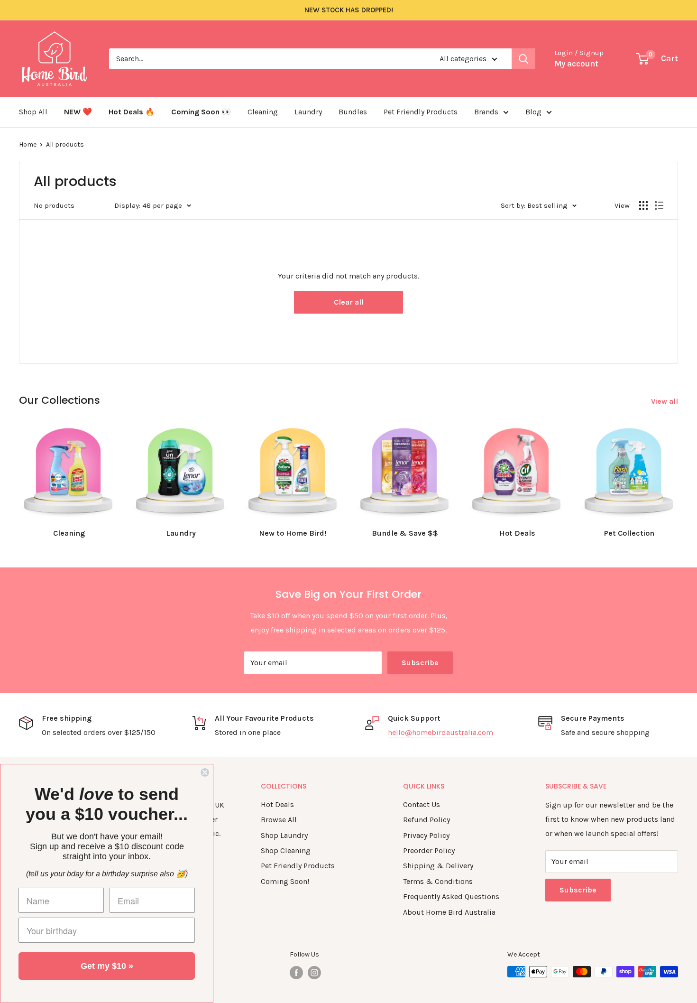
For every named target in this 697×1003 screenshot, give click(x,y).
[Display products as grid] (643, 205)
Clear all (349, 301)
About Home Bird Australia (449, 912)
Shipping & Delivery (438, 865)
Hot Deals (277, 804)
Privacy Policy (426, 835)
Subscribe (420, 662)
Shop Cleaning (286, 850)
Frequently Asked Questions (451, 896)
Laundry (308, 111)
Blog (533, 111)
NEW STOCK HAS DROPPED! (348, 10)
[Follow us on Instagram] (314, 972)
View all (665, 401)
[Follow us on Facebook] (296, 972)
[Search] (523, 58)
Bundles (353, 111)
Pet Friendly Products (421, 111)
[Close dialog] (205, 772)
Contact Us (421, 804)
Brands (486, 111)
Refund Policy (426, 819)
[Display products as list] (659, 205)
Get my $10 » (107, 966)
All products (65, 144)
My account (576, 63)
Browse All (279, 819)
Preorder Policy (429, 850)
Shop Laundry (284, 835)
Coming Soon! (285, 881)
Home (28, 144)
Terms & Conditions (438, 881)
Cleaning (263, 111)
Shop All (33, 111)
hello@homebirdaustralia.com (440, 732)
